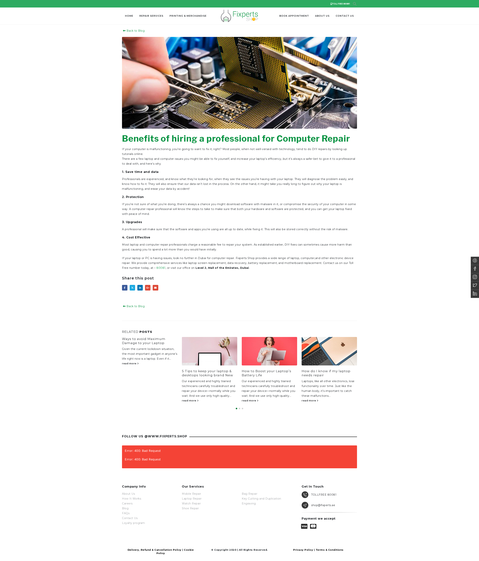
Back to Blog (135, 30)
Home (129, 15)
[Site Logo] (239, 16)
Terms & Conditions (330, 549)
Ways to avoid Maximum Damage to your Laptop (143, 341)
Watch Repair (191, 503)
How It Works (131, 498)
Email (155, 287)
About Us (322, 15)
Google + (147, 287)
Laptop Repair (192, 498)
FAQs (125, 513)
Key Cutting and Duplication (261, 498)
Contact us (345, 15)
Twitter (132, 287)
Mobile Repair (191, 493)
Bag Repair (249, 493)
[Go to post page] (209, 351)
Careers (127, 503)
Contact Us (130, 518)
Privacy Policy (303, 549)
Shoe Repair (190, 508)
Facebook (124, 287)
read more (129, 363)
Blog (125, 508)
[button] (354, 3)
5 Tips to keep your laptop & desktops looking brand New (207, 373)
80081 (161, 268)
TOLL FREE (341, 3)
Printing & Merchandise (188, 15)
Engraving (249, 503)
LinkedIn (140, 287)
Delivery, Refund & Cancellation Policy (154, 549)
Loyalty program (133, 523)
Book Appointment (294, 15)
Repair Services (151, 15)
